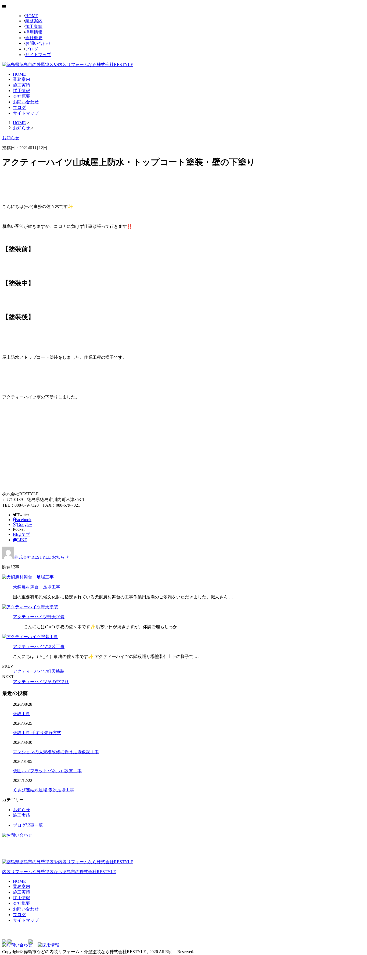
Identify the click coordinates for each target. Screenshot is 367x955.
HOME (31, 15)
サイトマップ (38, 54)
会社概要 (33, 37)
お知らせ (60, 557)
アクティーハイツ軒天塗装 (38, 616)
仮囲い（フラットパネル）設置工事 (47, 771)
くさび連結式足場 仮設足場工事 (43, 790)
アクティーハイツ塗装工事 (38, 646)
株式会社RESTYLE (32, 557)
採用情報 (33, 32)
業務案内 (33, 21)
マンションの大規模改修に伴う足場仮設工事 (56, 751)
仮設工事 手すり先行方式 (37, 732)
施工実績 (33, 26)
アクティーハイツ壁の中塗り (41, 681)
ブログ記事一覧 (28, 825)
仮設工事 (21, 713)
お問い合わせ (38, 43)
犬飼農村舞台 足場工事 (36, 587)
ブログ (31, 49)
